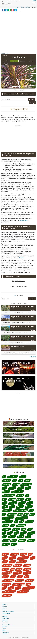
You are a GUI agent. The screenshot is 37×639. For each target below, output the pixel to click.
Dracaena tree (6, 584)
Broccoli (28, 499)
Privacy (4, 630)
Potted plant (27, 573)
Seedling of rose (6, 595)
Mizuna (4, 488)
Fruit (21, 521)
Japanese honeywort (8, 495)
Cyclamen (5, 576)
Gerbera (4, 561)
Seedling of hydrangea (8, 591)
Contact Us (5, 632)
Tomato (12, 506)
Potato (31, 510)
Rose (30, 554)
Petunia (18, 588)
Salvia (4, 588)
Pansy (28, 584)
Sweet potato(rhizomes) (20, 510)
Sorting (32, 103)
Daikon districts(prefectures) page (18, 435)
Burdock (27, 480)
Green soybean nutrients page (18, 429)
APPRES (4, 634)
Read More (33, 356)
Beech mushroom (7, 521)
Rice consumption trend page (18, 465)
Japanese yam (12, 514)
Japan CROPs (6, 4)
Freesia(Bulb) (17, 573)
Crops (22, 7)
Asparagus (12, 499)
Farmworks (5, 618)
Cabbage (20, 488)
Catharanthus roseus (28, 588)
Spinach (28, 488)
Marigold (11, 588)
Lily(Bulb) (19, 569)
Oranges (13, 540)
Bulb (12, 569)
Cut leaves (27, 7)
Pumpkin (29, 503)
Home (17, 7)
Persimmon (16, 529)
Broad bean (5, 544)
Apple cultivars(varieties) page (18, 423)
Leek (27, 495)
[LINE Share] (9, 10)
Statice (33, 558)
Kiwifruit (28, 536)
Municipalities (6, 613)
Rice (3, 476)
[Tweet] (6, 10)
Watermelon (12, 536)
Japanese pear (21, 525)
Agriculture (5, 61)
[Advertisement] (18, 31)
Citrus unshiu (29, 521)
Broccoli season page (18, 441)
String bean (22, 540)
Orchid (26, 576)
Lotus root (16, 484)
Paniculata (12, 558)
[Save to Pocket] (12, 10)
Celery (4, 499)
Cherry (10, 533)
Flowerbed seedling (18, 584)
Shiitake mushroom (7, 518)
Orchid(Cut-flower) (23, 558)
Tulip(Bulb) (27, 569)
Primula (13, 576)
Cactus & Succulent (7, 580)
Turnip (14, 480)
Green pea (29, 506)
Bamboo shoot (6, 484)
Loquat (23, 529)
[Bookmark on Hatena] (15, 10)
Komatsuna (12, 488)
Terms (4, 628)
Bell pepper (20, 506)
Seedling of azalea (23, 591)
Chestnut (23, 533)
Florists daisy (14, 554)
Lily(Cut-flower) (21, 561)
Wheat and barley (12, 476)
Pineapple (20, 536)
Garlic (26, 514)
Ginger (32, 514)
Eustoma (12, 561)
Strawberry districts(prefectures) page (18, 453)
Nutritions (5, 622)
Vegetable (22, 476)
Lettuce (4, 503)
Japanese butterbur (17, 492)
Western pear (6, 529)
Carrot (20, 480)
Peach (30, 529)
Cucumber (22, 503)
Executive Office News (8, 625)
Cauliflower (20, 499)
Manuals (4, 626)
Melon (4, 536)
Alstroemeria (17, 565)
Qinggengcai (12, 503)
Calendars (5, 620)
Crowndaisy (20, 495)
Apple (12, 525)
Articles (31, 61)
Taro (3, 514)
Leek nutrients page (18, 447)
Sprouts (14, 544)
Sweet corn (5, 540)
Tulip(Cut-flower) (7, 565)
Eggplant (4, 506)
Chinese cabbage (26, 484)
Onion (20, 514)
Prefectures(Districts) (8, 611)
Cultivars (4, 616)
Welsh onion (5, 492)
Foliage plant (19, 580)
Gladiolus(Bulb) (6, 573)
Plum (3, 533)
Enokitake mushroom (21, 518)
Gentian (4, 558)
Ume (16, 521)
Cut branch (5, 569)
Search (32, 99)
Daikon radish (6, 480)
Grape (16, 533)
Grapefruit (5, 525)
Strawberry (31, 533)
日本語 (34, 0)
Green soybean (6, 510)
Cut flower (5, 554)
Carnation (23, 554)
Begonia (20, 576)
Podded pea (31, 540)
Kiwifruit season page (18, 459)
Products (22, 61)
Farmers (14, 61)
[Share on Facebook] (3, 10)
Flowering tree (29, 580)
